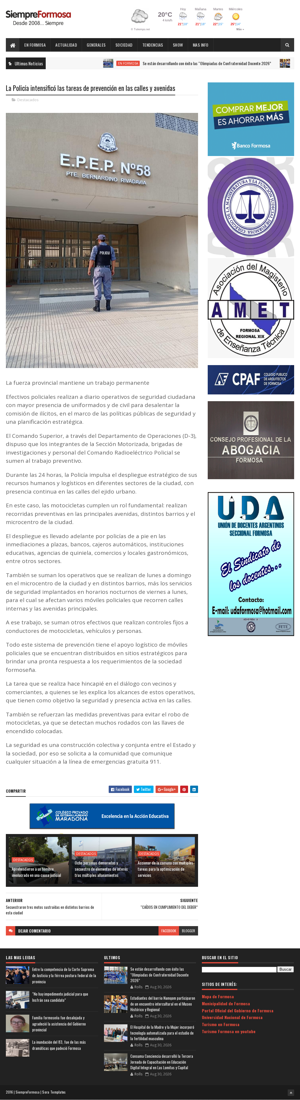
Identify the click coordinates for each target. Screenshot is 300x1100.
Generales (96, 45)
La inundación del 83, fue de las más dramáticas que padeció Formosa (59, 1045)
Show (178, 45)
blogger (188, 930)
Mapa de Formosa (218, 996)
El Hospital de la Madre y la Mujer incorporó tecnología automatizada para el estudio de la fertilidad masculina (162, 1032)
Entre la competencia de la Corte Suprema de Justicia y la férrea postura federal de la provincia (64, 975)
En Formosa (35, 45)
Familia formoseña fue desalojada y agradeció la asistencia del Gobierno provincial (59, 1024)
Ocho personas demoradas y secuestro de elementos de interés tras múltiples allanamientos (101, 869)
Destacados (28, 99)
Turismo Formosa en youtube (228, 1031)
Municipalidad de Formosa (226, 1003)
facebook (168, 930)
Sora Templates (54, 1091)
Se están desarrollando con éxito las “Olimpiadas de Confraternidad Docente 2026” (179, 63)
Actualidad (66, 45)
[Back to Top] (291, 1092)
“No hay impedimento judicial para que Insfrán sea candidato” (60, 997)
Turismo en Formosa (220, 1024)
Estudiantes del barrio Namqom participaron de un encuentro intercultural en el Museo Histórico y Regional (162, 1003)
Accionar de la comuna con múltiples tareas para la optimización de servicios (165, 869)
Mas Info (201, 45)
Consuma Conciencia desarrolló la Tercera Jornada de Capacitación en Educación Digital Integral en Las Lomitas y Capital (161, 1061)
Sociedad (124, 45)
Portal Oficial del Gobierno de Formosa (237, 1010)
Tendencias (152, 45)
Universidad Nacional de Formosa (232, 1017)
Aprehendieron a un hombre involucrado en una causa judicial (36, 872)
